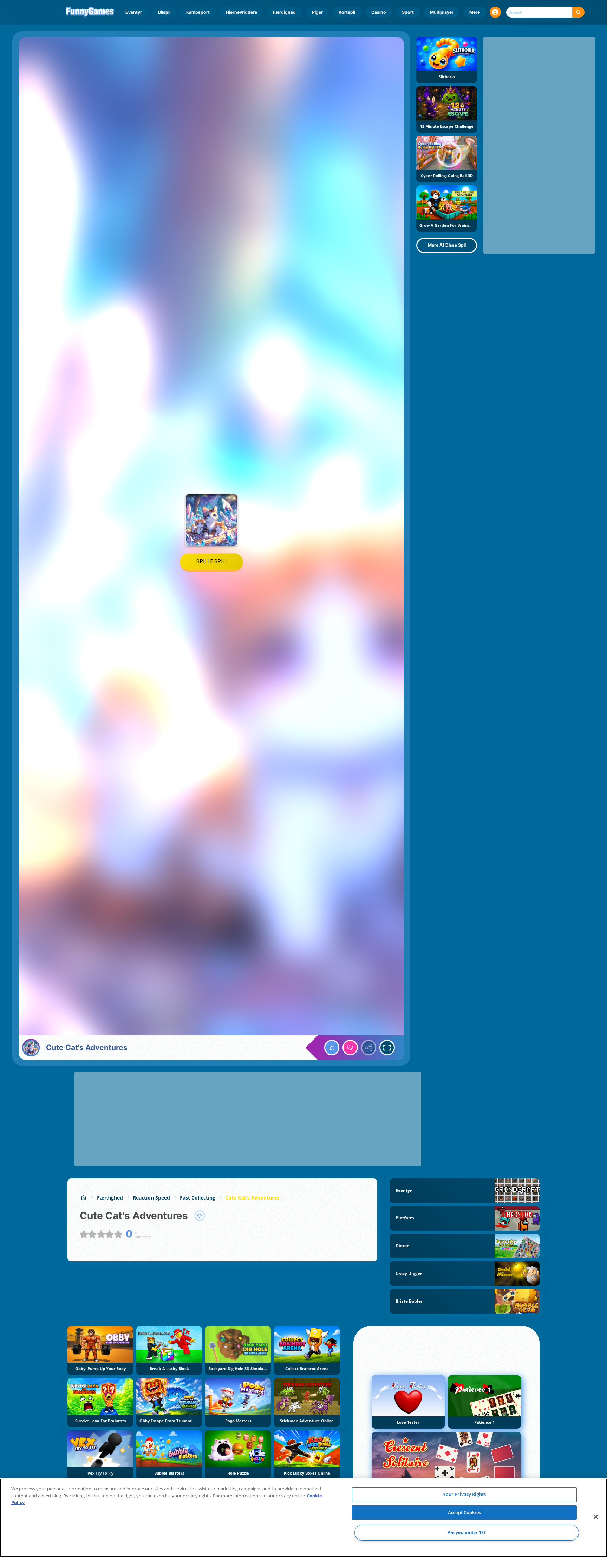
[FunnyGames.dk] (83, 1197)
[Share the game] (369, 1047)
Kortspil (347, 12)
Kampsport (198, 12)
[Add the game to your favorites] (199, 1216)
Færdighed (284, 12)
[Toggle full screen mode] (387, 1047)
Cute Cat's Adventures (252, 1197)
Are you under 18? (467, 1533)
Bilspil (164, 12)
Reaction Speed (151, 1197)
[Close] (595, 1517)
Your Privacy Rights (464, 1494)
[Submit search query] (578, 12)
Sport (408, 12)
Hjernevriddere (241, 12)
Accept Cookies (464, 1512)
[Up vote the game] (332, 1047)
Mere (474, 12)
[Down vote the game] (350, 1047)
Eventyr (133, 12)
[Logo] (90, 12)
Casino (378, 12)
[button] (495, 12)
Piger (317, 12)
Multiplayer (441, 12)
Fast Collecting (197, 1197)
